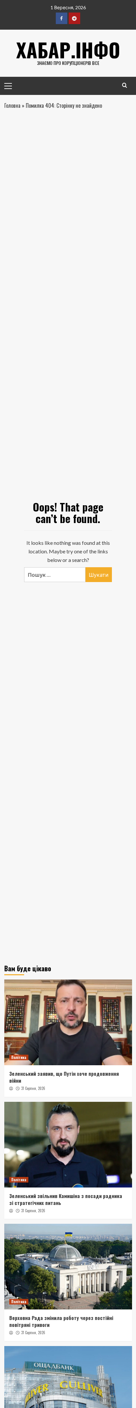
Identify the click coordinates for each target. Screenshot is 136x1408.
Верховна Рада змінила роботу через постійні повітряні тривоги (61, 1321)
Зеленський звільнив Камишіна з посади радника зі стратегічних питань (65, 1199)
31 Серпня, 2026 (33, 1088)
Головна (12, 105)
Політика (18, 1057)
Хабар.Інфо (68, 49)
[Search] (124, 85)
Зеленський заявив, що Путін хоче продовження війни (64, 1077)
